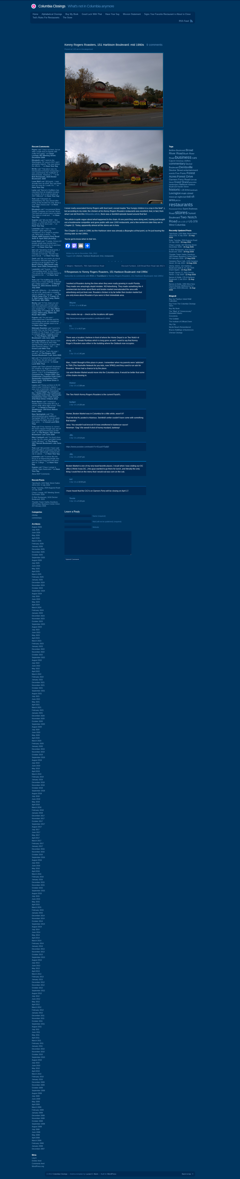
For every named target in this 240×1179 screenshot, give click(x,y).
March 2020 (36, 741)
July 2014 (36, 929)
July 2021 (36, 696)
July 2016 (36, 863)
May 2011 (36, 1035)
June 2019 (36, 766)
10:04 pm (82, 482)
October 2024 (37, 588)
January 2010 (37, 1079)
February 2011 (37, 1043)
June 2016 (36, 866)
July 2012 (36, 996)
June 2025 (36, 566)
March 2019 (36, 774)
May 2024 (36, 602)
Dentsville (186, 167)
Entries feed (36, 1161)
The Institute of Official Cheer (180, 322)
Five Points (180, 173)
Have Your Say (112, 14)
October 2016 (37, 855)
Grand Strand (181, 182)
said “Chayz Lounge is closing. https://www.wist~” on (46, 469)
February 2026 (38, 544)
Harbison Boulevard (91, 256)
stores (181, 212)
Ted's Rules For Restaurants (46, 17)
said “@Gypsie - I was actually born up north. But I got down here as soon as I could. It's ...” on (46, 184)
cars (194, 157)
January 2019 (37, 780)
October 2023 (37, 621)
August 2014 (37, 927)
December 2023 (38, 616)
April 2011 (36, 1038)
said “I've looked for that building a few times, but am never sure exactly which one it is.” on (46, 361)
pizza (177, 200)
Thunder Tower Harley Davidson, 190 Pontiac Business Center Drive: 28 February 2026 (46, 504)
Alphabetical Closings (52, 14)
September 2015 (38, 891)
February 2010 (38, 1077)
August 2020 (37, 727)
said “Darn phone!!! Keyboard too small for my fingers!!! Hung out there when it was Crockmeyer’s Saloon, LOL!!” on (46, 374)
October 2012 (37, 988)
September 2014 (38, 924)
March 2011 (36, 1041)
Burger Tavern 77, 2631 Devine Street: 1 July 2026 (181, 273)
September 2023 (38, 624)
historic (174, 190)
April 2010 (36, 1071)
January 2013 (37, 979)
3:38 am (81, 386)
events (172, 173)
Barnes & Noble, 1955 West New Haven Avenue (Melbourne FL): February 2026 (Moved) (182, 286)
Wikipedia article (92, 214)
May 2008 (36, 1135)
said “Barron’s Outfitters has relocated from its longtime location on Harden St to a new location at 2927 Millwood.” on (45, 193)
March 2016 (36, 874)
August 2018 (37, 793)
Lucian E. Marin (92, 1174)
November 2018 (38, 785)
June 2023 (36, 632)
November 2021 (38, 685)
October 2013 (37, 954)
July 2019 (36, 763)
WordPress (111, 1174)
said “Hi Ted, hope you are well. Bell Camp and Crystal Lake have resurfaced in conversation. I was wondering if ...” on (46, 309)
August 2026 (37, 527)
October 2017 (37, 821)
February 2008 (38, 1143)
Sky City (172, 324)
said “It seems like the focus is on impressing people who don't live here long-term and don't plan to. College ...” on (45, 460)
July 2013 (36, 963)
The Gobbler (174, 319)
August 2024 (37, 594)
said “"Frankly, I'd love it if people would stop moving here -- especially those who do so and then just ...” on (46, 244)
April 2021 (36, 705)
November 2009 (38, 1085)
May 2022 (36, 669)
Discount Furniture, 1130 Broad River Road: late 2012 (142, 266)
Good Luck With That (92, 14)
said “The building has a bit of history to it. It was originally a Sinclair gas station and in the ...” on (46, 284)
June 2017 (36, 832)
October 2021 (37, 688)
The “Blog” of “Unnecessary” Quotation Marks (180, 312)
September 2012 (38, 991)
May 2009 (36, 1102)
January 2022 (37, 680)
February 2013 (38, 977)
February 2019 (38, 777)
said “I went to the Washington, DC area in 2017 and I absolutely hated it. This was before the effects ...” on (46, 163)
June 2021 (36, 699)
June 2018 (36, 799)
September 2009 (38, 1090)
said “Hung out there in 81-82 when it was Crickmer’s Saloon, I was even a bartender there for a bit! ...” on (46, 392)
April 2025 (36, 571)
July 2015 (36, 896)
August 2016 (37, 860)
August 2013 (37, 960)
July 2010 (36, 1063)
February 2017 (38, 843)
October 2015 (37, 888)
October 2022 (37, 655)
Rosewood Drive (175, 209)
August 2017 (37, 827)
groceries (193, 182)
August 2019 (37, 760)
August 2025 (37, 560)
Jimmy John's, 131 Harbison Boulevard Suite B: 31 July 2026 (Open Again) (181, 268)
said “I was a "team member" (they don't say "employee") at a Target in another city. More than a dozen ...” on (45, 233)
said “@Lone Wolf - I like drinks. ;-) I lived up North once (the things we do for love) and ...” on (46, 223)
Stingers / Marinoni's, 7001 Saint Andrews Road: (85, 266)
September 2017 (38, 824)
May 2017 (36, 835)
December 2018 (38, 782)
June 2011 (36, 1032)
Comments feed (38, 1163)
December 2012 (38, 982)
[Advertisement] (120, 32)
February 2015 (38, 910)
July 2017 (36, 830)
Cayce (172, 161)
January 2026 (37, 546)
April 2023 (36, 638)
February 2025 (38, 577)
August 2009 (37, 1093)
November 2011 (38, 1018)
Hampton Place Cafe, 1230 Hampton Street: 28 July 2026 (183, 262)
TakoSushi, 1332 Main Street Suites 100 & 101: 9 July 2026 (46, 484)
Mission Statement (132, 14)
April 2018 (36, 805)
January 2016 (37, 879)
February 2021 (38, 710)
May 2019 (36, 768)
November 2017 (38, 818)
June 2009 (36, 1099)
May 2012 (36, 1002)
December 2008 (38, 1115)
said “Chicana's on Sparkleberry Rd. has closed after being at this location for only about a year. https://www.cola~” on (46, 203)
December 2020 (38, 716)
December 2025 (38, 549)
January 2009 (37, 1113)
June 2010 (36, 1065)
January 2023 (37, 646)
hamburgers (174, 185)
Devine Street (176, 170)
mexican (173, 197)
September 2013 (38, 957)
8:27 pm (82, 329)
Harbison (183, 184)
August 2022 (37, 660)
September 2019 (38, 757)
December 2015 (38, 882)
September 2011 (38, 1024)
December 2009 (38, 1082)
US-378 (193, 221)
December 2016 (38, 849)
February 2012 (38, 1010)
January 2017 (37, 846)
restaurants (109, 256)
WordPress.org (38, 1166)
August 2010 (37, 1060)
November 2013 (38, 952)
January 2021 (37, 713)
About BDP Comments (41, 474)
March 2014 (36, 941)
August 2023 (37, 627)
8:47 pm (81, 457)
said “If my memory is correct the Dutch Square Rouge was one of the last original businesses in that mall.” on (46, 431)
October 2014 (37, 921)
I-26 (182, 190)
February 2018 (38, 810)
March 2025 (36, 574)
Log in (34, 1158)
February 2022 (38, 677)
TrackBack (101, 276)
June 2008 (36, 1132)
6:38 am (83, 305)
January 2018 (37, 813)
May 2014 (36, 935)
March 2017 (36, 841)
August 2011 (37, 1027)
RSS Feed (184, 21)
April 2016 (36, 871)
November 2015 (38, 885)
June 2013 (36, 966)
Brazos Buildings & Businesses (181, 330)
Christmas (180, 161)
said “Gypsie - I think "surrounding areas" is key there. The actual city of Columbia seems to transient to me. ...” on (46, 273)
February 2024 (38, 610)
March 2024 (36, 607)
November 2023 (38, 619)
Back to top (186, 1174)
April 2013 (36, 971)
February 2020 (38, 743)
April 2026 (36, 538)
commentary (37, 518)
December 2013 (38, 949)
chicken (79, 256)
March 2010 (36, 1074)
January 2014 (37, 946)
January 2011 (37, 1046)
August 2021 (37, 693)
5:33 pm (81, 501)
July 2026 (36, 530)
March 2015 (36, 907)
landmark (194, 190)
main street (187, 193)
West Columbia (177, 224)
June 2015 (36, 899)
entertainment (191, 170)
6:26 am (81, 405)
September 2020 (38, 724)
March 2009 (36, 1107)
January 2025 (37, 580)
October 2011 (37, 1021)
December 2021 (38, 682)
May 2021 (36, 702)
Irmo (102, 256)
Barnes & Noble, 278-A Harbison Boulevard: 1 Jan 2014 (182, 278)
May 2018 (36, 802)
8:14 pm (81, 438)
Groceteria (173, 316)
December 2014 (38, 916)
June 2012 (36, 999)
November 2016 (38, 852)
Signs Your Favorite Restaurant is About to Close (167, 14)
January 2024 (37, 613)
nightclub (181, 197)
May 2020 (36, 735)
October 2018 (37, 788)
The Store (67, 17)
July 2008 (36, 1129)
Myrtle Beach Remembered (180, 327)
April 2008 (36, 1138)
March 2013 (36, 974)
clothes (187, 161)
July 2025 (36, 563)
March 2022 (36, 674)
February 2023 (38, 644)
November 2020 (38, 718)
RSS (92, 276)
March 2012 (36, 1007)
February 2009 (38, 1110)
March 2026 (36, 541)
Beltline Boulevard (177, 150)
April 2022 (36, 671)
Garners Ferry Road (179, 179)
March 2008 (36, 1140)
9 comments (154, 44)
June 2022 (36, 666)
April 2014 (36, 938)
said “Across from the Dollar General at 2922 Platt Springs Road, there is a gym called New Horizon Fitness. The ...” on (46, 344)
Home (35, 14)
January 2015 (37, 913)
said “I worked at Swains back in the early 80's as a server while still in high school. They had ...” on (46, 406)
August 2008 (37, 1127)
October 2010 (37, 1054)
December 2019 (38, 749)
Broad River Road (181, 152)
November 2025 (38, 552)
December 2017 (38, 816)
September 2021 (38, 691)
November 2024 (38, 585)
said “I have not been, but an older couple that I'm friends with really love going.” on (46, 153)
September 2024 (38, 591)
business (183, 157)
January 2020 (37, 746)
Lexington (175, 193)
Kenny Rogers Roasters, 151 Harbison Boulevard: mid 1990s (104, 44)
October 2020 (37, 721)
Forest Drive (185, 176)
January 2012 (37, 1013)
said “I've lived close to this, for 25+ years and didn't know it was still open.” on (46, 441)
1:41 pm (81, 354)
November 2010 (38, 1052)
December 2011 (38, 1016)
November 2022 (38, 652)
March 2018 (36, 807)
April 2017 (36, 838)
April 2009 (36, 1104)
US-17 (185, 222)
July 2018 (36, 796)
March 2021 (36, 707)
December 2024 (38, 582)
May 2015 (36, 902)
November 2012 (38, 985)
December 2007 (38, 1149)
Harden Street (183, 187)
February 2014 (38, 943)
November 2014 (38, 918)
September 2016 (38, 857)
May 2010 (36, 1068)
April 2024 (36, 605)
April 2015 (36, 904)
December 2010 (38, 1049)
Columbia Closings (51, 6)
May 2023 (36, 635)
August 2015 (37, 893)
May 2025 (36, 569)
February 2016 (38, 877)
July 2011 (35, 1029)
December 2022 (38, 649)
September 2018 (38, 791)
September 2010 (38, 1057)
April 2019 (36, 771)
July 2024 (36, 596)
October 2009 (37, 1088)
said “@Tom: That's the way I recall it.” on (46, 353)
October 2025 (37, 555)
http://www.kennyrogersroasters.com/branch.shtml (88, 318)
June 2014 (36, 932)
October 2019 (37, 755)
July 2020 (36, 730)
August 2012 (37, 993)
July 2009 (36, 1096)
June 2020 (36, 732)
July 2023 (36, 630)
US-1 (180, 222)
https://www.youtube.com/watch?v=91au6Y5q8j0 (87, 447)
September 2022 (38, 657)
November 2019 (38, 752)
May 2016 (36, 868)
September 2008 (38, 1124)
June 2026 (36, 532)
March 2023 (36, 641)
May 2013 (36, 968)
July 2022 (36, 663)
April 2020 (36, 738)
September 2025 (38, 557)
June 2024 (36, 599)
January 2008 (37, 1146)
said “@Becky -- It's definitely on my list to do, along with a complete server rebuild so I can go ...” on (46, 295)
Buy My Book (71, 14)
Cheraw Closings (176, 333)
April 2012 (36, 1004)
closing (34, 515)
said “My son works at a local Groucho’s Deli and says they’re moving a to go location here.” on (46, 262)
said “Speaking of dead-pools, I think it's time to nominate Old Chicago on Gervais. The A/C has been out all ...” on (46, 253)
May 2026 (36, 535)
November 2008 (38, 1118)
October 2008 (37, 1121)
